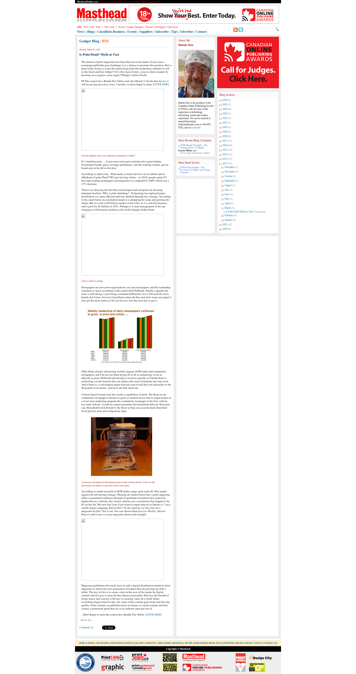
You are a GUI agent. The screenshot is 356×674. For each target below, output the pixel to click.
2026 (224, 99)
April (227, 203)
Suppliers (145, 31)
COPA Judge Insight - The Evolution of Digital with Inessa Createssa (195, 169)
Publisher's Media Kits (207, 643)
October (228, 176)
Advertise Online (232, 643)
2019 (224, 131)
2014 (224, 154)
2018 (224, 136)
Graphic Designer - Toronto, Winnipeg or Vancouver (152, 27)
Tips (174, 31)
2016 (224, 145)
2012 (224, 163)
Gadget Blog (89, 41)
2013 (224, 158)
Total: (99, 27)
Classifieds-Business (111, 31)
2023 (224, 113)
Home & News (87, 643)
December (229, 167)
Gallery (139, 643)
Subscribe (162, 31)
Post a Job (89, 27)
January (228, 219)
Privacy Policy (253, 643)
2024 (224, 109)
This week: (110, 27)
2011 (224, 224)
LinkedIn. (196, 127)
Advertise (186, 31)
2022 (224, 118)
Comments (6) (86, 627)
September (230, 180)
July (227, 189)
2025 (224, 104)
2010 (224, 228)
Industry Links (154, 643)
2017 (224, 140)
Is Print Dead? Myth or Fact (239, 211)
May (227, 198)
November (230, 171)
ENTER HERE (161, 84)
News (81, 31)
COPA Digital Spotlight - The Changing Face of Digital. (193, 146)
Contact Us (270, 643)
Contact (201, 31)
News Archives (174, 643)
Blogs (91, 31)
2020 (224, 127)
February (229, 215)
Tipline (188, 643)
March (228, 207)
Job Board (102, 643)
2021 (224, 122)
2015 (224, 149)
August (228, 185)
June (227, 194)
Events (132, 31)
